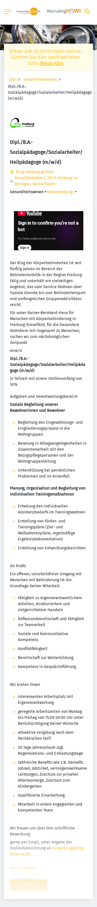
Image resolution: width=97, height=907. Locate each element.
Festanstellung (60, 192)
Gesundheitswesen (40, 79)
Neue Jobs (51, 63)
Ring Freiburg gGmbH (35, 171)
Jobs (13, 79)
